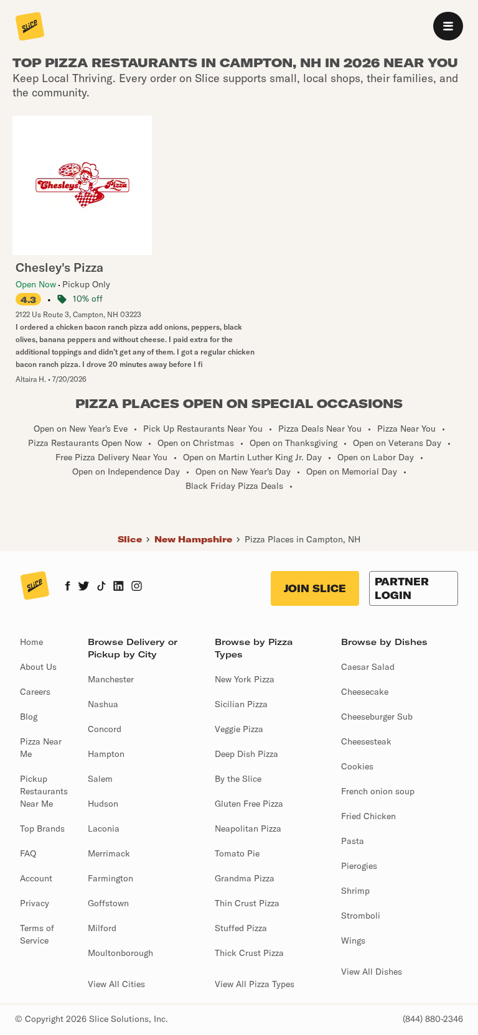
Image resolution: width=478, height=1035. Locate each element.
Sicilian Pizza (241, 704)
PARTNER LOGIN (402, 588)
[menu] (448, 26)
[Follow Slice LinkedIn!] (118, 587)
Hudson (103, 803)
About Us (38, 666)
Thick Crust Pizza (249, 952)
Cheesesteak (366, 741)
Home (31, 641)
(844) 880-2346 (433, 1018)
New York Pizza (244, 679)
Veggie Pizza (239, 729)
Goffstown (108, 903)
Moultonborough (120, 952)
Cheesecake (364, 691)
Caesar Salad (368, 666)
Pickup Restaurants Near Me (44, 791)
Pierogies (359, 865)
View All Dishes (371, 971)
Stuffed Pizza (241, 928)
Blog (28, 716)
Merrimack (109, 853)
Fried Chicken (368, 816)
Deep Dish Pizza (246, 753)
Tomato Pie (237, 853)
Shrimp (355, 890)
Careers (35, 691)
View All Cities (116, 984)
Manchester (111, 679)
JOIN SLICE (315, 588)
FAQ (28, 853)
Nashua (103, 704)
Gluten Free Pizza (249, 803)
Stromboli (360, 915)
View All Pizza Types (254, 984)
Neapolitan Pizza (248, 828)
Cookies (357, 766)
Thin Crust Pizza (247, 903)
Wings (353, 940)
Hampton (106, 753)
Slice (130, 539)
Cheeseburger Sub (377, 716)
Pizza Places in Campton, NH (302, 539)
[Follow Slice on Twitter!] (84, 587)
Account (36, 878)
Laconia (104, 828)
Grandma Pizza (244, 878)
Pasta (352, 841)
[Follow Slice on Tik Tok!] (101, 587)
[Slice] (30, 27)
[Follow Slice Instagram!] (137, 587)
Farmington (110, 878)
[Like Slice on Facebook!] (67, 587)
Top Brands (42, 828)
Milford (102, 928)
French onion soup (378, 791)
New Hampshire (193, 539)
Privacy (34, 903)
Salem (100, 778)
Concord (104, 729)
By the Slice (238, 778)
